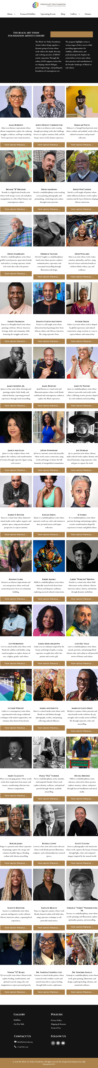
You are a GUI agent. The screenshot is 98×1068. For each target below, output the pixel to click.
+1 (18, 1047)
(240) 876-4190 (23, 1047)
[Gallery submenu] (80, 14)
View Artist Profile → (16, 145)
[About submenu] (15, 14)
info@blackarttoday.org (25, 1042)
